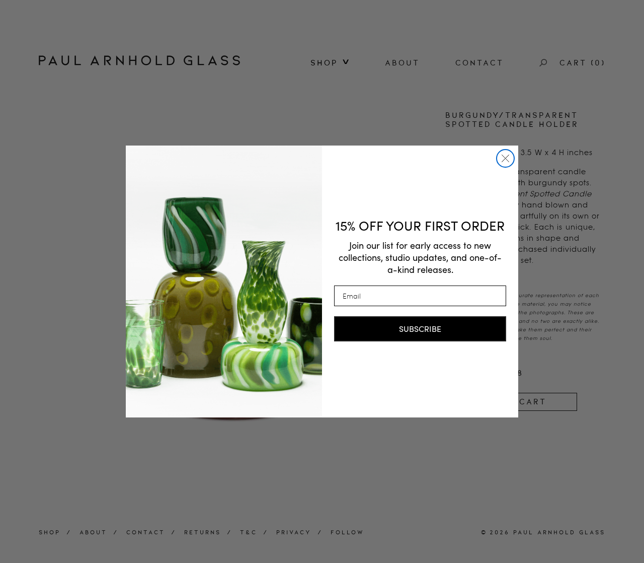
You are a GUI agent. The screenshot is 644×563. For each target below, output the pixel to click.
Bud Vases (338, 106)
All (320, 78)
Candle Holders (333, 169)
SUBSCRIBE (420, 328)
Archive (332, 187)
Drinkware (339, 149)
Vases (326, 92)
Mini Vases (339, 121)
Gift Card (337, 201)
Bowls (327, 135)
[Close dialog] (505, 158)
